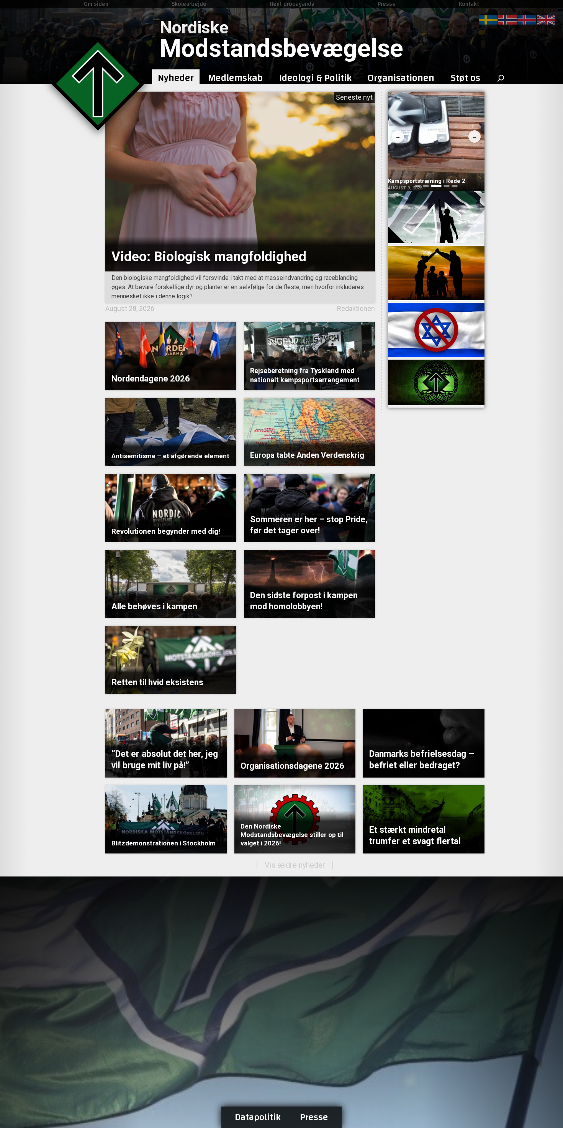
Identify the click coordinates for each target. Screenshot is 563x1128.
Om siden (96, 4)
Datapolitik (258, 1117)
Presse (387, 4)
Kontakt (469, 4)
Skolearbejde (189, 4)
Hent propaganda (292, 4)
